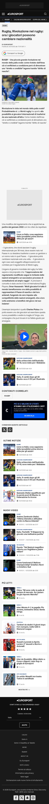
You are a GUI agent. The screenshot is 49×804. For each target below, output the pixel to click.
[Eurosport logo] (15, 14)
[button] (3, 14)
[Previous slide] (3, 20)
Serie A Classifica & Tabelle (24, 743)
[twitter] (21, 797)
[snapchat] (27, 797)
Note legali (25, 777)
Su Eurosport (24, 761)
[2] (21, 709)
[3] (24, 709)
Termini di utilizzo (24, 769)
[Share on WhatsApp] (10, 429)
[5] (30, 709)
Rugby (5, 25)
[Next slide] (46, 20)
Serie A (24, 739)
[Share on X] (4, 429)
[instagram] (33, 797)
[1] (18, 709)
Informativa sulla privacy (24, 773)
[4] (27, 709)
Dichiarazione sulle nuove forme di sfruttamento (24, 780)
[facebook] (16, 797)
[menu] (45, 14)
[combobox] (24, 717)
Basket (24, 752)
